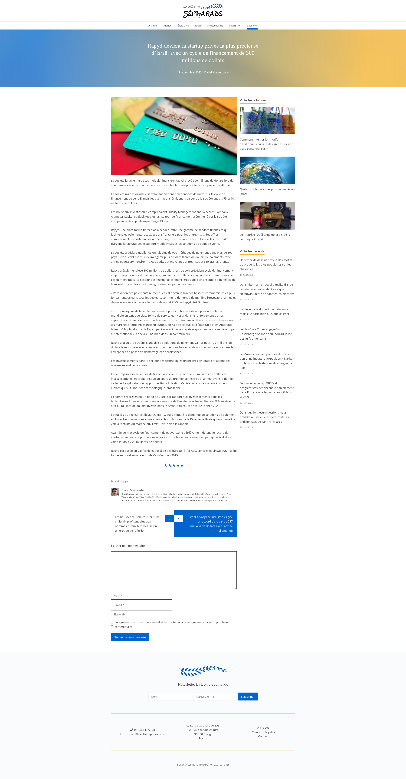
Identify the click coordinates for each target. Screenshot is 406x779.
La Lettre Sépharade (196, 764)
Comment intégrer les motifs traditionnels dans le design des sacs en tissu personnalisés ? (266, 144)
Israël (198, 25)
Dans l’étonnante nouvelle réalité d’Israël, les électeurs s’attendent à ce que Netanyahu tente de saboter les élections (267, 289)
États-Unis (183, 25)
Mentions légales (263, 732)
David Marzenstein (216, 72)
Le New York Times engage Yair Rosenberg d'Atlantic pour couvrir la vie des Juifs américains (266, 333)
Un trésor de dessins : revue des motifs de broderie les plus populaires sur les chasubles (266, 264)
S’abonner (252, 25)
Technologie (121, 481)
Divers (232, 25)
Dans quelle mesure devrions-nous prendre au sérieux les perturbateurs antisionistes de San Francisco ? (264, 417)
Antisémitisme (215, 25)
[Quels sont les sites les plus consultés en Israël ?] (267, 182)
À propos (263, 727)
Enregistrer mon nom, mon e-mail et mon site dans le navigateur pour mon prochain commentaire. (171, 624)
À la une (152, 25)
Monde (167, 25)
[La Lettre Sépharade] (203, 10)
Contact (263, 736)
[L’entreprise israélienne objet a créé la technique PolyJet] (267, 227)
